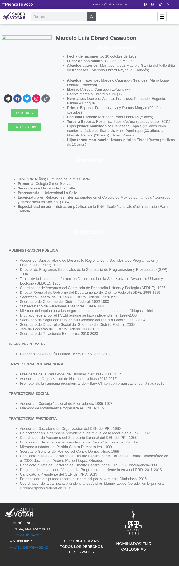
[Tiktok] (45, 98)
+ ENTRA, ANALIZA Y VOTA (30, 529)
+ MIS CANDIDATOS (25, 535)
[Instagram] (153, 4)
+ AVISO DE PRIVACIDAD (29, 547)
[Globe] (8, 98)
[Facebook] (145, 4)
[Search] (91, 16)
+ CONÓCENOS (22, 523)
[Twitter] (27, 98)
